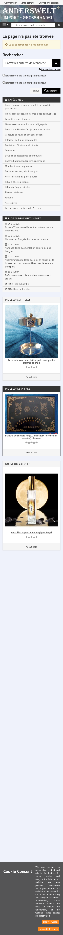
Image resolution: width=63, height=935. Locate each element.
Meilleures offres (17, 388)
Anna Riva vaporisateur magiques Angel (31, 532)
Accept (54, 921)
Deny (46, 921)
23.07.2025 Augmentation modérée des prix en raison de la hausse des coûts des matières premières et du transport (29, 261)
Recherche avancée (50, 69)
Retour (35, 90)
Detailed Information (48, 929)
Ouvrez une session (49, 2)
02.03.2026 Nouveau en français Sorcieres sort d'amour (27, 237)
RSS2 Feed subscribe (18, 283)
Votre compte (27, 2)
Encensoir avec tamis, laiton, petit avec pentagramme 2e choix (31, 361)
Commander (10, 2)
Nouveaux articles (17, 464)
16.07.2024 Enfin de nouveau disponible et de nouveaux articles (28, 275)
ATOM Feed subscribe (18, 289)
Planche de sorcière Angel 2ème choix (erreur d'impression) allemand (31, 437)
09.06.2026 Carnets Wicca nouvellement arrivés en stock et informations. (29, 227)
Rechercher (52, 90)
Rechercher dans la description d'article (25, 75)
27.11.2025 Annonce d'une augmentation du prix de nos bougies (28, 248)
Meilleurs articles (18, 299)
